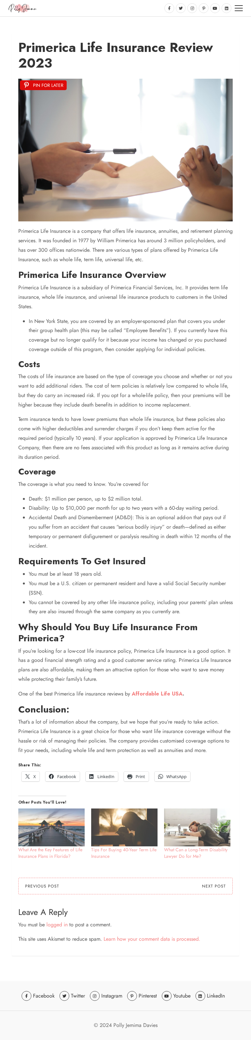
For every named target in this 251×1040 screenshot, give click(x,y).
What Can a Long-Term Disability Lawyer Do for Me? (195, 852)
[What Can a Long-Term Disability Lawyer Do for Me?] (197, 827)
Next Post (214, 886)
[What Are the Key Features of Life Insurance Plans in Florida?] (51, 827)
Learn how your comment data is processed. (152, 939)
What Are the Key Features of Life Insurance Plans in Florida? (50, 852)
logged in (57, 924)
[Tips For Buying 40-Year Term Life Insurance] (124, 827)
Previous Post (42, 886)
